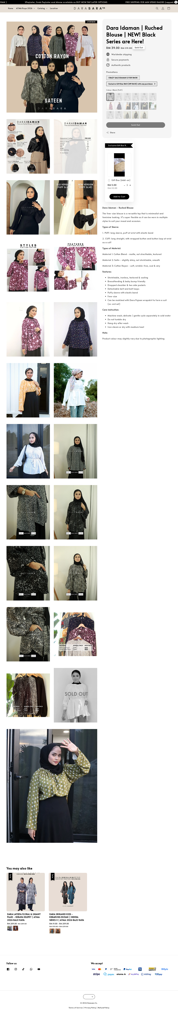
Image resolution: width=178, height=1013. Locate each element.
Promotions (112, 71)
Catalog (41, 8)
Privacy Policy (90, 1007)
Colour (114, 90)
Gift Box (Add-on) (121, 180)
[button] (157, 8)
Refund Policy (103, 1007)
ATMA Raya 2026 (24, 8)
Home (10, 8)
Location (54, 8)
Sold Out (135, 124)
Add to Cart (119, 196)
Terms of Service (76, 1007)
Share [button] (112, 132)
